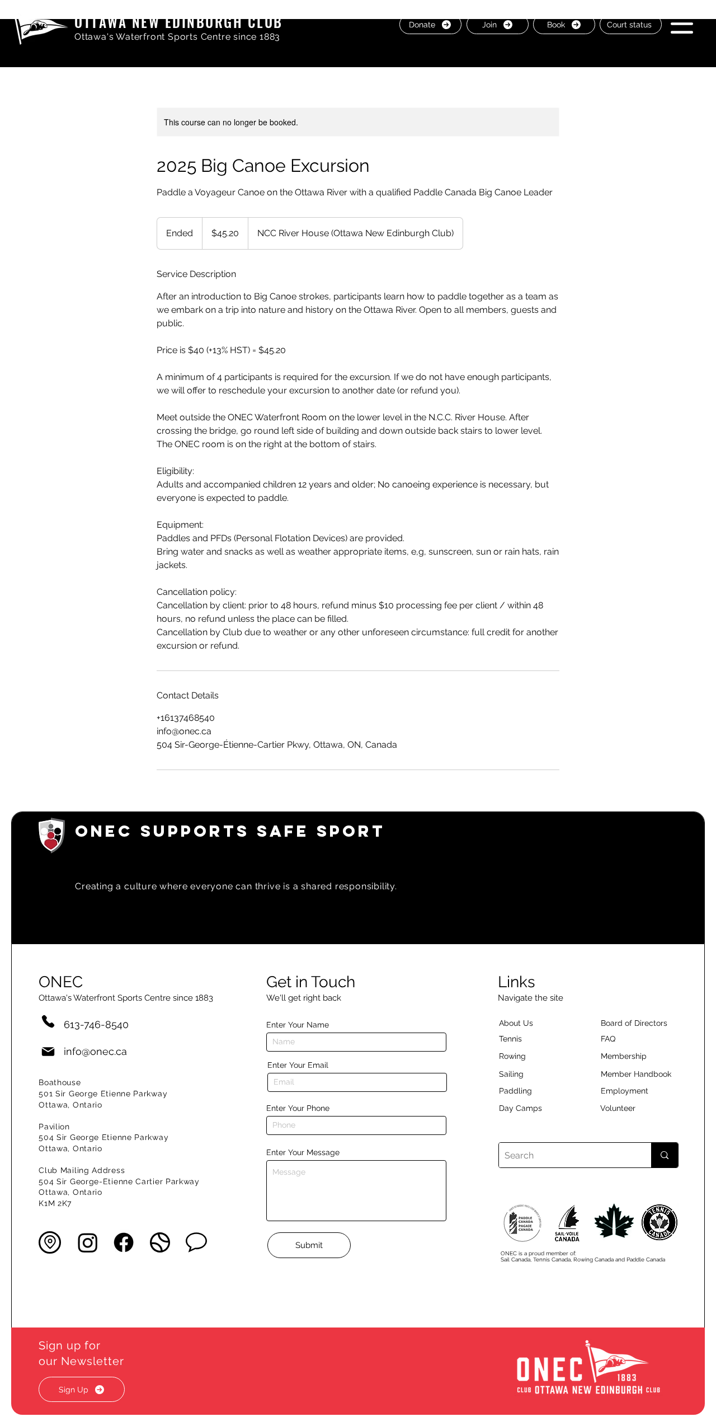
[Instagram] (88, 1242)
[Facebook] (123, 1242)
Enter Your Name (297, 1025)
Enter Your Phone (297, 1108)
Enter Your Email (297, 1065)
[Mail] (48, 1051)
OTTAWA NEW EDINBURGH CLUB (178, 21)
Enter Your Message (303, 1152)
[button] (682, 24)
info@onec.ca (95, 1051)
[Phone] (48, 1021)
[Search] (664, 1155)
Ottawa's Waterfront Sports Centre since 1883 (177, 36)
